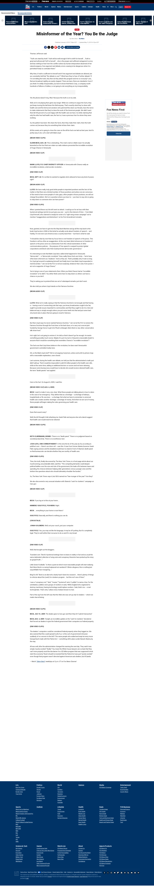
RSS (128, 872)
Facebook (45, 47)
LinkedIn (121, 872)
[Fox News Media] (45, 1)
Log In (121, 7)
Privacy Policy (110, 126)
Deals (101, 807)
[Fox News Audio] (79, 1)
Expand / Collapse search (116, 7)
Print (59, 47)
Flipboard (55, 47)
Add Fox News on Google (73, 47)
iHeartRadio (138, 872)
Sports (77, 7)
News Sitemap (89, 872)
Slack (125, 872)
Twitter (48, 47)
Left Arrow (2, 20)
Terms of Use (119, 126)
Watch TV (127, 7)
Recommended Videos (8, 13)
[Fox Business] (57, 1)
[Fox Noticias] (109, 1)
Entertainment (68, 7)
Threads (52, 47)
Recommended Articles (25, 13)
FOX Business (125, 807)
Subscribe (118, 133)
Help (65, 872)
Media (59, 7)
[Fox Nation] (68, 1)
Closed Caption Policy (57, 872)
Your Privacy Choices (46, 872)
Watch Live (61, 846)
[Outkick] (99, 1)
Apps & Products (105, 846)
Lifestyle (90, 7)
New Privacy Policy (32, 872)
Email (62, 47)
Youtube (114, 872)
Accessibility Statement (79, 872)
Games (39, 846)
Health (98, 7)
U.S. (33, 7)
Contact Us (70, 872)
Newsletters (131, 872)
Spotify (135, 872)
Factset (50, 876)
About (80, 846)
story (77, 29)
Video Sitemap (98, 872)
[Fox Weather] (90, 1)
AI (107, 7)
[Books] (124, 1)
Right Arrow (151, 20)
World (46, 7)
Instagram (111, 872)
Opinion (53, 7)
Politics (39, 7)
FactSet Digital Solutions (73, 876)
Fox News (27, 7)
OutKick (84, 7)
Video (104, 7)
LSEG (27, 878)
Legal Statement (84, 876)
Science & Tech (21, 846)
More (112, 7)
